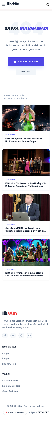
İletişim (6, 358)
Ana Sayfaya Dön (28, 61)
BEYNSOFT (43, 412)
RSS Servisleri (9, 363)
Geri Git (26, 72)
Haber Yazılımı (16, 412)
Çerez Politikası (10, 391)
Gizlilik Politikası (10, 380)
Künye (5, 353)
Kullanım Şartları (11, 385)
